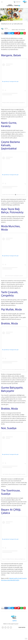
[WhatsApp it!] (21, 33)
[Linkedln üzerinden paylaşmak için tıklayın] (12, 33)
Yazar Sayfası (21, 627)
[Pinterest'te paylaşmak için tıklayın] (15, 33)
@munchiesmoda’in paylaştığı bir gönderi (14, 275)
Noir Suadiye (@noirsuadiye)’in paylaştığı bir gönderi (14, 474)
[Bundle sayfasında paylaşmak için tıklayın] (24, 33)
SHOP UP (18, 1)
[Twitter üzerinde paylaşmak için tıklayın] (9, 33)
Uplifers (6, 28)
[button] (2, 2)
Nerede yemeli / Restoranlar (15, 19)
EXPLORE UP (4, 19)
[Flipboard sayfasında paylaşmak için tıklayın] (19, 33)
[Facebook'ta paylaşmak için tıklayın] (6, 33)
